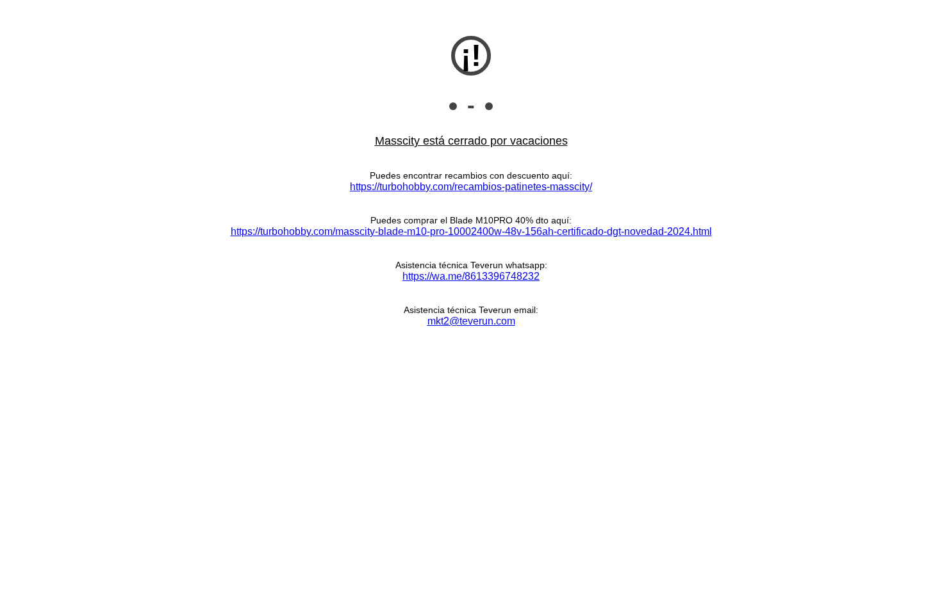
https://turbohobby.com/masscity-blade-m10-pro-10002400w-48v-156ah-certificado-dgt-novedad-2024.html (471, 231)
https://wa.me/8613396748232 (471, 276)
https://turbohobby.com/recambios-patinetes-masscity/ (471, 186)
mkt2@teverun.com (471, 321)
